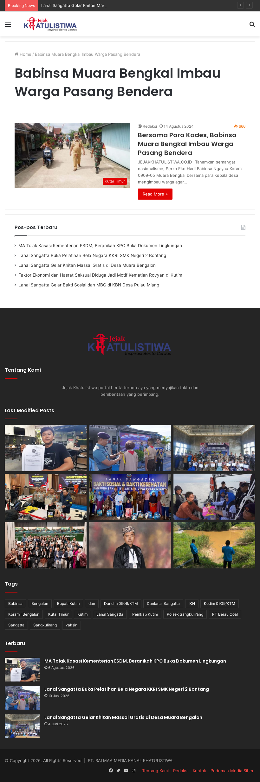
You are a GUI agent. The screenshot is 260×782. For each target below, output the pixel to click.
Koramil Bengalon (23, 614)
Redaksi (150, 126)
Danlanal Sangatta (163, 603)
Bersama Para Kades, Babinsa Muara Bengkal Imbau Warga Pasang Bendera (187, 144)
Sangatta (16, 625)
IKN (192, 603)
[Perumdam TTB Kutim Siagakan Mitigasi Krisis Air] (214, 545)
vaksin (71, 625)
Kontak (199, 770)
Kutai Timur (58, 614)
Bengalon (39, 603)
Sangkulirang (45, 625)
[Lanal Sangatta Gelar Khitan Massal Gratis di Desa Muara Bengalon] (214, 448)
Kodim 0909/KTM (219, 603)
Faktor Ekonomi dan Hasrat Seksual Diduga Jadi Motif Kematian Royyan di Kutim (100, 275)
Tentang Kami (155, 770)
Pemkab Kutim (145, 614)
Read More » (155, 193)
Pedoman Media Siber (232, 770)
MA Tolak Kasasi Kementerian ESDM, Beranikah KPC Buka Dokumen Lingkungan (100, 245)
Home (24, 54)
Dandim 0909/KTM (121, 603)
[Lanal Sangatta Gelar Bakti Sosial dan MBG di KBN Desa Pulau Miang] (130, 497)
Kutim (82, 614)
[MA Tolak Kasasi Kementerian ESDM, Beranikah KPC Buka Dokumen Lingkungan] (46, 448)
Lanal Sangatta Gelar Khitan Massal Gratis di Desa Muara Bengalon (106, 5)
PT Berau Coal (225, 614)
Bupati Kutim (68, 603)
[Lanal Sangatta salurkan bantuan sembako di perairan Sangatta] (214, 497)
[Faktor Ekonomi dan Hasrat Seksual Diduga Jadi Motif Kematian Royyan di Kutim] (46, 497)
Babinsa (15, 603)
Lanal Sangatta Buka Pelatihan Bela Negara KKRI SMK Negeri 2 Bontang (92, 255)
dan (91, 603)
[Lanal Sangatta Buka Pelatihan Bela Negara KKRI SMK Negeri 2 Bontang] (130, 448)
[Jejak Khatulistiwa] (51, 24)
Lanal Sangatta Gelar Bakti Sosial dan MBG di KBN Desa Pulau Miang (88, 284)
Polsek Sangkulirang (185, 614)
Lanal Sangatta (109, 614)
